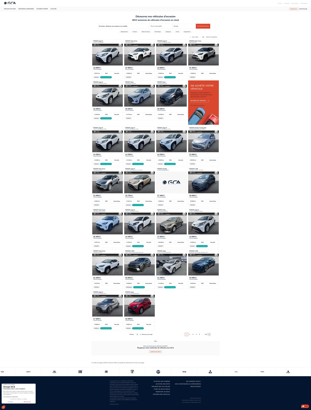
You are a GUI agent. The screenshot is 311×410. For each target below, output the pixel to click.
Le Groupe (286, 3)
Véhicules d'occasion (10, 8)
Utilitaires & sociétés (42, 8)
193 (206, 334)
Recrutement (294, 3)
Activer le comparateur (211, 37)
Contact (280, 3)
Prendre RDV (293, 9)
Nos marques (303, 3)
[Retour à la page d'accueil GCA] (10, 3)
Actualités (53, 8)
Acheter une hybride (162, 381)
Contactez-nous (155, 352)
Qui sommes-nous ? (193, 381)
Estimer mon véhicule (161, 394)
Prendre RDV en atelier (161, 386)
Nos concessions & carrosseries (188, 384)
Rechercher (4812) (203, 26)
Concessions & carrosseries (26, 8)
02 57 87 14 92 (303, 9)
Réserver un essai (163, 392)
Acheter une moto (163, 384)
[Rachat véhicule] (203, 102)
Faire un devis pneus (162, 389)
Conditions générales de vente (191, 400)
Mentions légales (195, 398)
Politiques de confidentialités (191, 402)
